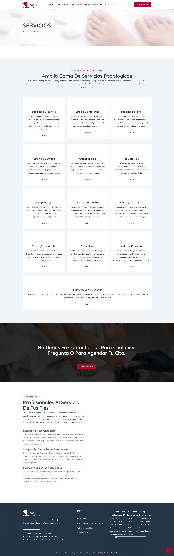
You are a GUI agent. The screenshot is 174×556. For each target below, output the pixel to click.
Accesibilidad (82, 533)
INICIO (51, 4)
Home (27, 31)
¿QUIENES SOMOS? (62, 4)
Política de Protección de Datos (90, 523)
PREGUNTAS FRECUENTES (93, 4)
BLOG (107, 4)
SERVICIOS (75, 4)
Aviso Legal (81, 519)
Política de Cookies (85, 528)
